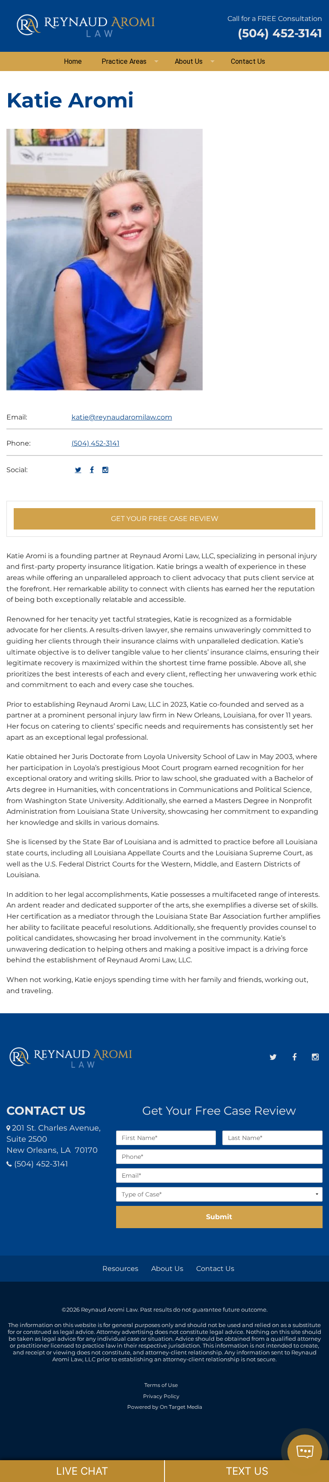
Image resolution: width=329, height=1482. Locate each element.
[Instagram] (315, 1057)
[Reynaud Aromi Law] (85, 25)
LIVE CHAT (82, 1471)
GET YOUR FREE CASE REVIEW (164, 519)
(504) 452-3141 (96, 443)
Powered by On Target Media (164, 1407)
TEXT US (247, 1471)
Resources (120, 1269)
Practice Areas (124, 61)
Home (73, 61)
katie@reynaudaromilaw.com (122, 417)
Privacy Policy (161, 1396)
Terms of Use (161, 1385)
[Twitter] (273, 1057)
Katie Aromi (70, 100)
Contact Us (248, 61)
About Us (189, 61)
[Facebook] (294, 1057)
